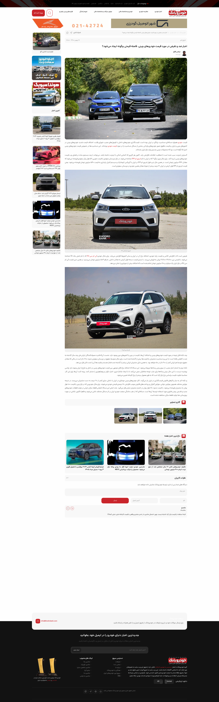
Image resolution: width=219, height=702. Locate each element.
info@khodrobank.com (49, 621)
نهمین (49, 680)
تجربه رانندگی (83, 11)
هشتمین (54, 680)
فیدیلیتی (93, 4)
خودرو (180, 142)
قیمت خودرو (112, 146)
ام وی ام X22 (136, 159)
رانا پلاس (106, 4)
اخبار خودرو (158, 11)
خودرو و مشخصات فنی (126, 11)
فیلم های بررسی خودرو (66, 11)
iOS (158, 681)
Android (169, 681)
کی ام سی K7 (92, 256)
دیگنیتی (100, 4)
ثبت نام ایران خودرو (129, 4)
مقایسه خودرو (143, 11)
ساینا (112, 4)
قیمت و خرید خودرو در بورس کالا (80, 4)
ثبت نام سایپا (119, 4)
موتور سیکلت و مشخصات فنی (103, 11)
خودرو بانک (182, 33)
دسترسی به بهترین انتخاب (163, 667)
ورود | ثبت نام (38, 13)
